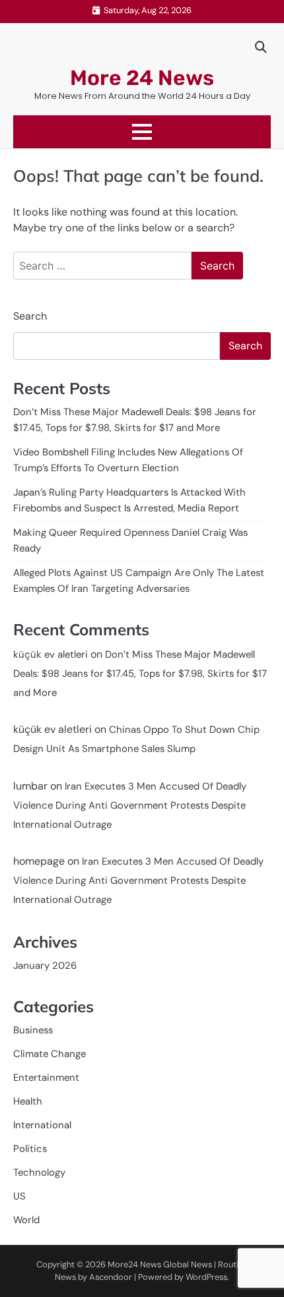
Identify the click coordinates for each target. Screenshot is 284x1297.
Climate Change (49, 1053)
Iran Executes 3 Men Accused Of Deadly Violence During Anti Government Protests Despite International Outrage (129, 805)
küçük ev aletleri (50, 654)
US (19, 1196)
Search (30, 316)
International (42, 1125)
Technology (39, 1172)
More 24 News (142, 77)
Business (33, 1030)
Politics (30, 1148)
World (26, 1219)
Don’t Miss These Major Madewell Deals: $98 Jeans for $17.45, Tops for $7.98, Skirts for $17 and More (140, 673)
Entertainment (46, 1077)
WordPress (206, 1277)
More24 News (134, 1264)
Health (27, 1101)
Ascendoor (110, 1277)
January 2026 (45, 965)
